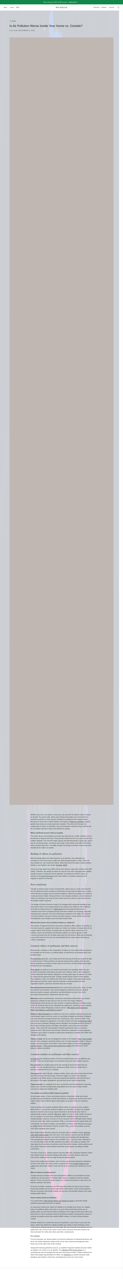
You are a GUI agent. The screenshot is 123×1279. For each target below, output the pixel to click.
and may (86, 1132)
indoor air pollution (77, 822)
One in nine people (85, 1039)
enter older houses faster (40, 1135)
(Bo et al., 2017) (60, 1114)
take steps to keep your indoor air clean (59, 1201)
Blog (17, 7)
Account (111, 7)
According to (35, 1059)
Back (14, 21)
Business (96, 7)
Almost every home (85, 1021)
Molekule (67, 1255)
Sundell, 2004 (61, 865)
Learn (12, 7)
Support (104, 7)
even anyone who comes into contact (57, 1046)
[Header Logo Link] (61, 7)
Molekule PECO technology (72, 1250)
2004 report (58, 909)
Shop (5, 7)
